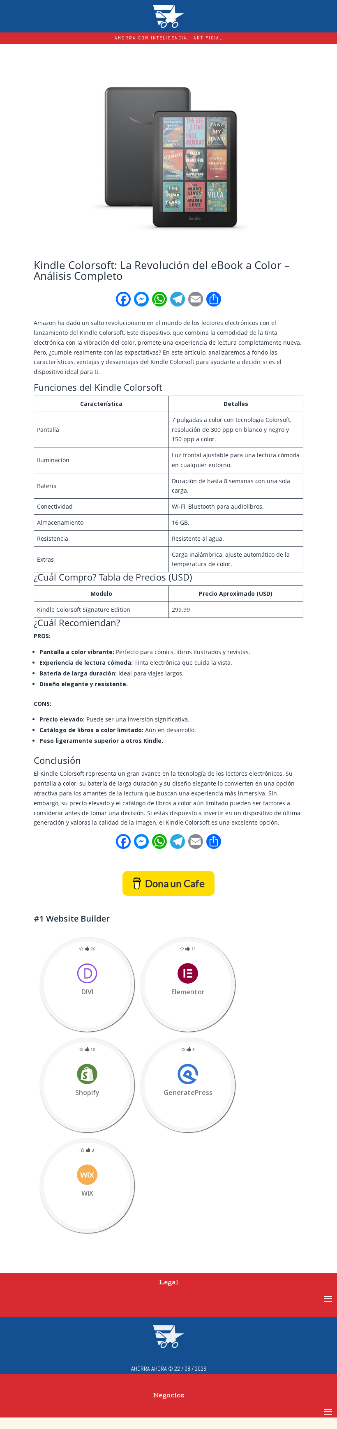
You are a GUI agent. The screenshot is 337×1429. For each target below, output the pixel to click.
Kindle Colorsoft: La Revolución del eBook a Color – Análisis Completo (162, 270)
